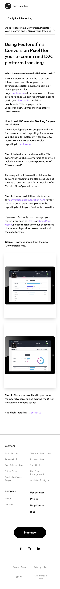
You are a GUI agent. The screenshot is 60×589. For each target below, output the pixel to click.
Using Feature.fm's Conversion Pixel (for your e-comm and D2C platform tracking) (28, 29)
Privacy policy (41, 567)
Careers (9, 504)
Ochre (31, 220)
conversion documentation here (27, 199)
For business (37, 492)
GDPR (19, 577)
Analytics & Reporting (20, 18)
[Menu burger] (53, 6)
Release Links (11, 459)
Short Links (35, 465)
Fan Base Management (37, 473)
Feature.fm (23, 100)
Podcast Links (37, 459)
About (8, 498)
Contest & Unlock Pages (13, 479)
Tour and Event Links (40, 453)
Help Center (37, 505)
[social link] (20, 549)
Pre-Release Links (14, 465)
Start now (30, 532)
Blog (32, 511)
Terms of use (19, 567)
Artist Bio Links (12, 453)
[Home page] (16, 6)
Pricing (34, 498)
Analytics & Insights (39, 480)
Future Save (11, 471)
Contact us (35, 412)
